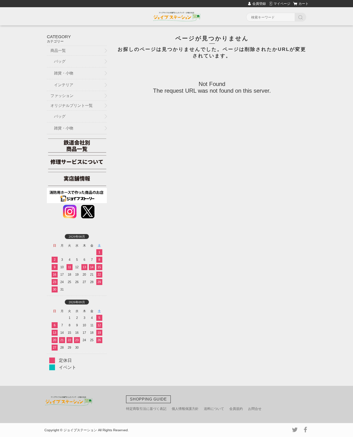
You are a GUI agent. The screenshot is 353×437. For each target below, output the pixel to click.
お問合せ (255, 409)
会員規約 (236, 409)
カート (303, 4)
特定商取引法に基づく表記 (146, 409)
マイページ (282, 4)
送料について (214, 409)
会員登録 (259, 4)
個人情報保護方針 (185, 409)
